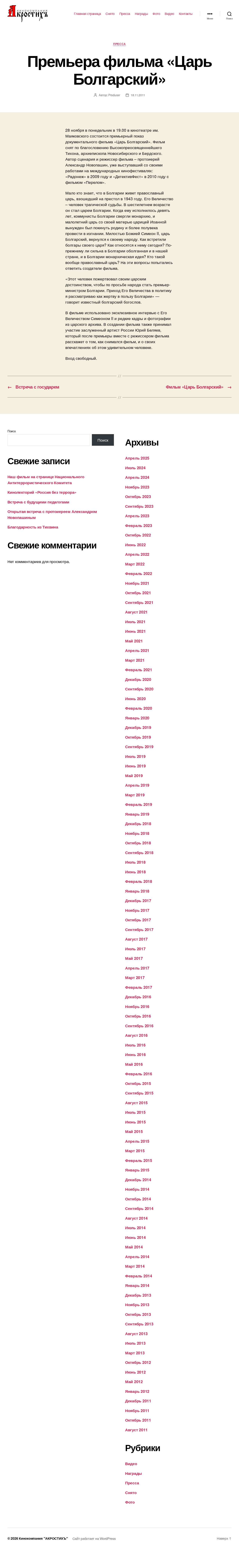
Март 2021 (135, 660)
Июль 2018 (135, 862)
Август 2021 (136, 612)
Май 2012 (134, 1381)
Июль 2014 (135, 1227)
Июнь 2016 (135, 1054)
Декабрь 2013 (138, 1295)
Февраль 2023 (138, 525)
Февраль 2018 (138, 881)
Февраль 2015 (138, 1160)
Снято (110, 14)
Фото (156, 14)
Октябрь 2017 (138, 919)
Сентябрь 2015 (139, 1093)
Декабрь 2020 (138, 679)
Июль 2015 (135, 1112)
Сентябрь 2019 (139, 746)
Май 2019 (134, 775)
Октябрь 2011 (138, 1420)
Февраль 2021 (138, 669)
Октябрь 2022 (138, 535)
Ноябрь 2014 (137, 1189)
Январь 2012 (137, 1391)
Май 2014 (134, 1247)
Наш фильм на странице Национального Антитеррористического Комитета (45, 479)
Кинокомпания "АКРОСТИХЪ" (43, 1538)
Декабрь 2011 (138, 1400)
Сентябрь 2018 (139, 852)
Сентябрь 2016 (139, 1025)
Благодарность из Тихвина (32, 527)
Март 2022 (135, 564)
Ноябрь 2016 (137, 1006)
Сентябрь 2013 (139, 1324)
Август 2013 (136, 1333)
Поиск (11, 431)
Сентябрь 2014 (139, 1208)
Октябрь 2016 (138, 1016)
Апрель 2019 (137, 785)
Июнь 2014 (135, 1237)
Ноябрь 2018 (137, 833)
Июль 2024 (135, 467)
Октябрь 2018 (138, 842)
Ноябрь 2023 (137, 487)
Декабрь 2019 (138, 727)
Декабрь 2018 (138, 823)
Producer (114, 95)
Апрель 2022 (137, 554)
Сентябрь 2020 (139, 689)
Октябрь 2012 (138, 1362)
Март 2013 (135, 1352)
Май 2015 (134, 1131)
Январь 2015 (137, 1170)
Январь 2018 (137, 891)
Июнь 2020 (135, 698)
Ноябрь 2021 (137, 583)
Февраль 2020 (138, 708)
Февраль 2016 (138, 1073)
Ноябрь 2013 (137, 1304)
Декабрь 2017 (138, 900)
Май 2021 (134, 641)
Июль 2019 (135, 756)
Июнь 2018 (135, 871)
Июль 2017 (135, 948)
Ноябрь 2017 (137, 910)
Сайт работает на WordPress (94, 1538)
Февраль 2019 (138, 804)
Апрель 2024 (137, 477)
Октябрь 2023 (138, 496)
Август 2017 (136, 939)
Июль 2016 (135, 1045)
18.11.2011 (138, 95)
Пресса (124, 14)
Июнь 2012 (135, 1372)
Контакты (186, 14)
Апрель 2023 (137, 515)
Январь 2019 (137, 814)
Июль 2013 (135, 1343)
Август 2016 (136, 1035)
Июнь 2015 (135, 1122)
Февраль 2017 (138, 987)
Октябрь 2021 (138, 592)
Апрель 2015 (137, 1141)
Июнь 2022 (135, 544)
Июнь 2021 (135, 631)
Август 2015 (136, 1102)
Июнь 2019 (135, 766)
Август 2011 (136, 1429)
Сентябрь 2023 (139, 506)
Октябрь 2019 (138, 737)
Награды (141, 14)
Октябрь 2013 (138, 1314)
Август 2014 (136, 1218)
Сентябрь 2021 (139, 602)
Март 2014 (135, 1266)
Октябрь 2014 (138, 1199)
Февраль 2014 (138, 1276)
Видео (169, 14)
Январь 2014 (137, 1285)
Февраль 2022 (138, 573)
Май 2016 (134, 1064)
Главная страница (87, 14)
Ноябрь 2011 (137, 1410)
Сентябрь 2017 (139, 929)
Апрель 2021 (137, 650)
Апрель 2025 (137, 458)
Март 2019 (135, 794)
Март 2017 (135, 977)
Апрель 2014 (137, 1256)
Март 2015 (135, 1150)
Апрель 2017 (137, 968)
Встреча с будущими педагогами (38, 502)
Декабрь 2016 (138, 996)
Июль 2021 (135, 621)
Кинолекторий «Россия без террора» (42, 492)
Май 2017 (134, 958)
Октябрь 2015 (138, 1083)
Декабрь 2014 (138, 1179)
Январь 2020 (137, 718)
